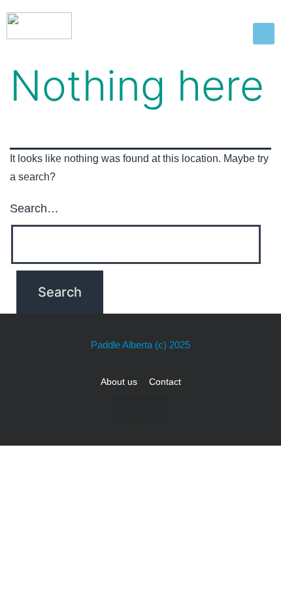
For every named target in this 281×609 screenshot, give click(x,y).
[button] (263, 33)
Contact (165, 381)
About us (119, 381)
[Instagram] (155, 409)
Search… (34, 208)
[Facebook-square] (126, 409)
